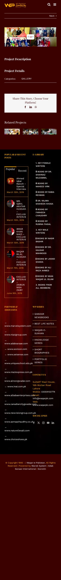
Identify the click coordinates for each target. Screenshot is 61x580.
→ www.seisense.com (16, 354)
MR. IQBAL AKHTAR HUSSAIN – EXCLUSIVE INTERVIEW (21, 209)
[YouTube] (48, 423)
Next (51, 16)
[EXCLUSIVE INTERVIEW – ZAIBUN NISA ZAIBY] (11, 279)
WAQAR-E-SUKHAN (40, 332)
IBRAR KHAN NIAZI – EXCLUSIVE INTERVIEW (21, 234)
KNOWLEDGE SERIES (41, 342)
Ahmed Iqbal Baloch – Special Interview (21, 183)
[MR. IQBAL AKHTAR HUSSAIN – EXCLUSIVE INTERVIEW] (11, 203)
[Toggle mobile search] (49, 4)
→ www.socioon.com (15, 349)
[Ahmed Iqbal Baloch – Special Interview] (11, 181)
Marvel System (39, 466)
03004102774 (48, 391)
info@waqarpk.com (43, 398)
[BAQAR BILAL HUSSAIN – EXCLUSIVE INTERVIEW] (11, 254)
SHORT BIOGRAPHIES (41, 351)
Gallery (12, 129)
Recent (22, 170)
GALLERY (26, 78)
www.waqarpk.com (43, 405)
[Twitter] (38, 423)
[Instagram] (43, 423)
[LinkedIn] (53, 423)
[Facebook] (34, 423)
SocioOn (42, 469)
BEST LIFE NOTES (44, 323)
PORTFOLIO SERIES (40, 361)
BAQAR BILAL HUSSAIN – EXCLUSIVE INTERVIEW (21, 258)
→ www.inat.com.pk (15, 386)
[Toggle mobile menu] (55, 4)
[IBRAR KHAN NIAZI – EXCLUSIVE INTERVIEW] (11, 231)
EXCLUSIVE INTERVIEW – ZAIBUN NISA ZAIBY (21, 283)
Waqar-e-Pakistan (36, 463)
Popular (10, 169)
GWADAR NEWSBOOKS (41, 316)
